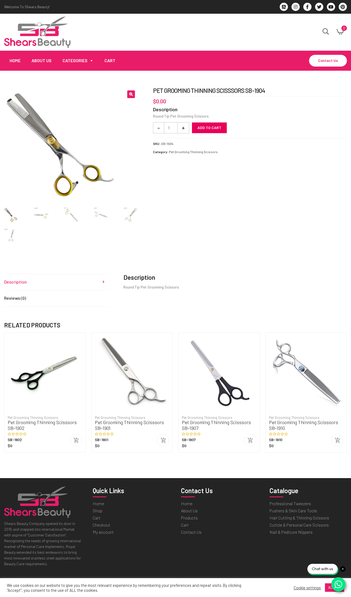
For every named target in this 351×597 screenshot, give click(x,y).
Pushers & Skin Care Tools (293, 510)
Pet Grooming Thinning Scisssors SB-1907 (216, 425)
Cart (109, 60)
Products (189, 517)
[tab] (56, 282)
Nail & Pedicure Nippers (291, 532)
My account (103, 532)
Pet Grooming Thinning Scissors (193, 152)
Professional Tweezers (290, 503)
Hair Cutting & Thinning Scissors (299, 517)
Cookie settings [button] (307, 587)
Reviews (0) (15, 298)
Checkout (101, 524)
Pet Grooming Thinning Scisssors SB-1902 (42, 425)
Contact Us (328, 60)
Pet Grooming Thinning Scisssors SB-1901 (129, 425)
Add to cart (209, 127)
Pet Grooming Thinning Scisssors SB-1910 (303, 425)
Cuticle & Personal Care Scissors (299, 524)
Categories (75, 60)
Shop (97, 510)
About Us (42, 60)
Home (15, 60)
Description (15, 281)
